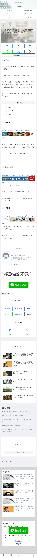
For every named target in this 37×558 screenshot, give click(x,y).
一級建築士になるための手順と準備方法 (12, 415)
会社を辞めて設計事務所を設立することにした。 (15, 411)
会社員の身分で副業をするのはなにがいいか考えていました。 (17, 420)
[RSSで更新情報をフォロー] (19, 265)
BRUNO (10, 107)
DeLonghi (10, 110)
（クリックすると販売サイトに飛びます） (21, 175)
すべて (4, 293)
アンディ (13, 252)
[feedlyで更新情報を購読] (16, 265)
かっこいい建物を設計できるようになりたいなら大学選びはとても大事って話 (18, 430)
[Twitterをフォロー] (12, 265)
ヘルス (10, 293)
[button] (33, 287)
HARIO (10, 114)
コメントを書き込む (18, 452)
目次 (18, 103)
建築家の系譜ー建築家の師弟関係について (13, 425)
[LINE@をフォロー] (14, 265)
